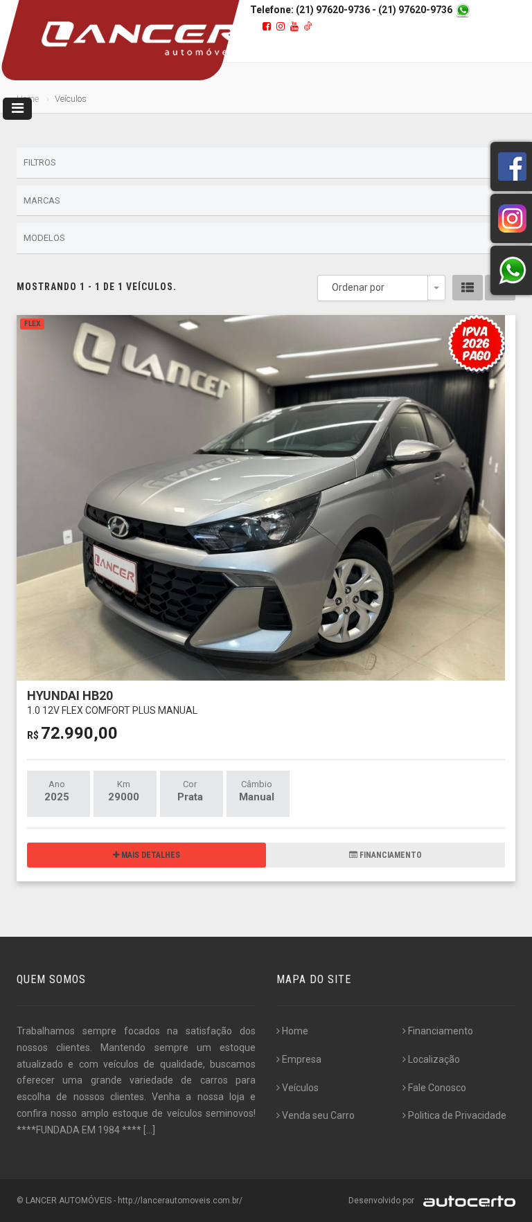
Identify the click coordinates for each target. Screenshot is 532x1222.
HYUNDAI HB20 (112, 701)
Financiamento (440, 1030)
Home (295, 1030)
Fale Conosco (437, 1087)
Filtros (40, 162)
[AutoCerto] (465, 1200)
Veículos (300, 1087)
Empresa (301, 1059)
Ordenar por (358, 287)
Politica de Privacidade (457, 1115)
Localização (434, 1059)
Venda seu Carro (318, 1115)
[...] (149, 1129)
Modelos (44, 238)
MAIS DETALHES (149, 855)
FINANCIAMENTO (389, 855)
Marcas (42, 200)
